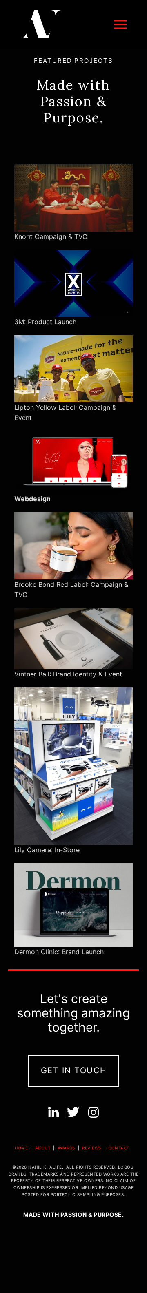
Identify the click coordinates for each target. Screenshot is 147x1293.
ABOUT (43, 1147)
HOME (22, 1147)
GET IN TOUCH (74, 1070)
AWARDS (66, 1147)
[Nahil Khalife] (40, 24)
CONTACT (118, 1147)
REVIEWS (91, 1147)
